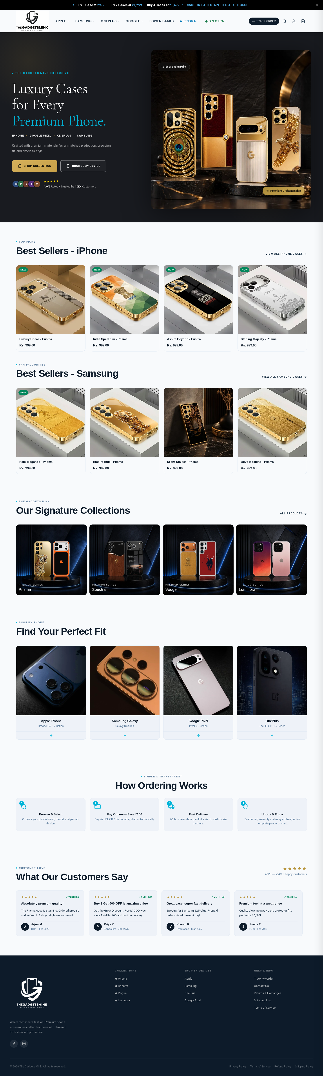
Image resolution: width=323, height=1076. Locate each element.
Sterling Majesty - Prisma (258, 339)
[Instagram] (24, 1044)
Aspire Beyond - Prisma (184, 339)
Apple (60, 21)
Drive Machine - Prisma (257, 461)
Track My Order (263, 978)
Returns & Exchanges (267, 993)
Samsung (83, 21)
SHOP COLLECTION (37, 166)
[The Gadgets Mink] (32, 21)
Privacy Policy (237, 1066)
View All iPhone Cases (284, 253)
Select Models (51, 328)
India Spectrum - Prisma (110, 339)
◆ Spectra (214, 21)
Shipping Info (262, 1000)
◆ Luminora (122, 1000)
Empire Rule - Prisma (108, 461)
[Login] (293, 21)
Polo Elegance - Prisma (36, 461)
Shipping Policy (304, 1066)
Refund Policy (282, 1066)
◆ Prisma (188, 21)
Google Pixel (193, 1000)
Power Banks (161, 21)
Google (133, 21)
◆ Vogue (121, 993)
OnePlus (108, 21)
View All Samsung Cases (282, 376)
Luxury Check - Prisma (35, 339)
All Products (291, 513)
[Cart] (303, 21)
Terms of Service (265, 1007)
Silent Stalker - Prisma (182, 461)
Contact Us (261, 986)
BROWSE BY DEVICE (86, 166)
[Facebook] (14, 1044)
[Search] (284, 21)
